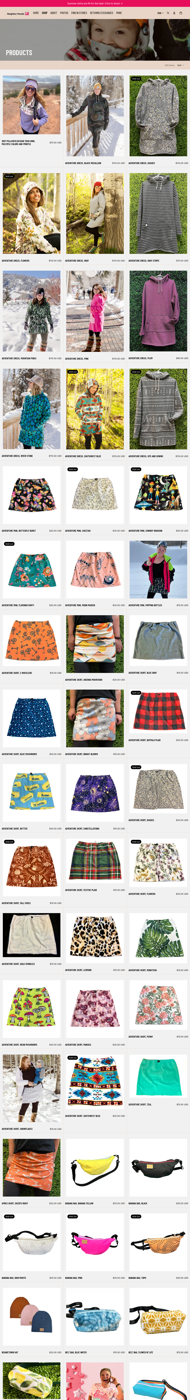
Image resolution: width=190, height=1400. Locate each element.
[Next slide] (56, 105)
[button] (180, 65)
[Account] (174, 13)
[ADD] (55, 952)
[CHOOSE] (55, 129)
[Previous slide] (7, 105)
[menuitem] (119, 12)
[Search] (168, 13)
